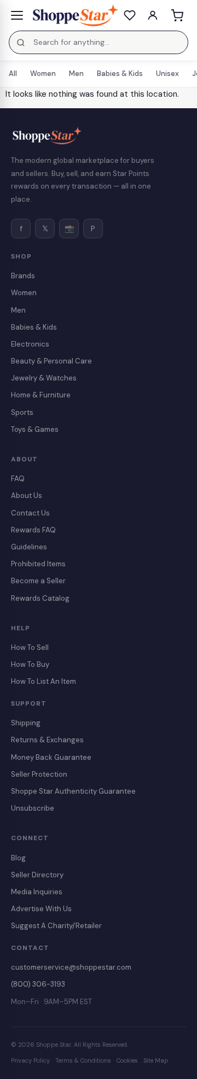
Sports (22, 412)
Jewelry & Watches (44, 378)
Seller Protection (39, 774)
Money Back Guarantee (51, 757)
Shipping (25, 723)
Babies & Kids (120, 73)
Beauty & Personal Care (51, 361)
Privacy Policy (30, 1060)
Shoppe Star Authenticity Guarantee (73, 791)
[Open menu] (17, 15)
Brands (23, 275)
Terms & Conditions (83, 1060)
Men (76, 73)
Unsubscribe (32, 808)
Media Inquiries (36, 891)
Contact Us (30, 513)
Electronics (30, 344)
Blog (18, 858)
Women (43, 73)
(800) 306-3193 (38, 984)
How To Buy (30, 664)
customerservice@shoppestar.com (71, 967)
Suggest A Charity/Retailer (56, 925)
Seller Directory (37, 874)
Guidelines (29, 547)
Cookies (127, 1060)
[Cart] (176, 15)
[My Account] (152, 15)
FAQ (18, 478)
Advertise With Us (41, 908)
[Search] (20, 42)
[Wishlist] (129, 15)
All (13, 73)
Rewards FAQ (33, 530)
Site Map (156, 1060)
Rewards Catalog (40, 598)
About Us (26, 495)
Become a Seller (38, 580)
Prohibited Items (38, 563)
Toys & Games (35, 429)
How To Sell (30, 647)
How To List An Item (43, 681)
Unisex (167, 73)
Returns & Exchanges (47, 739)
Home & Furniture (41, 395)
